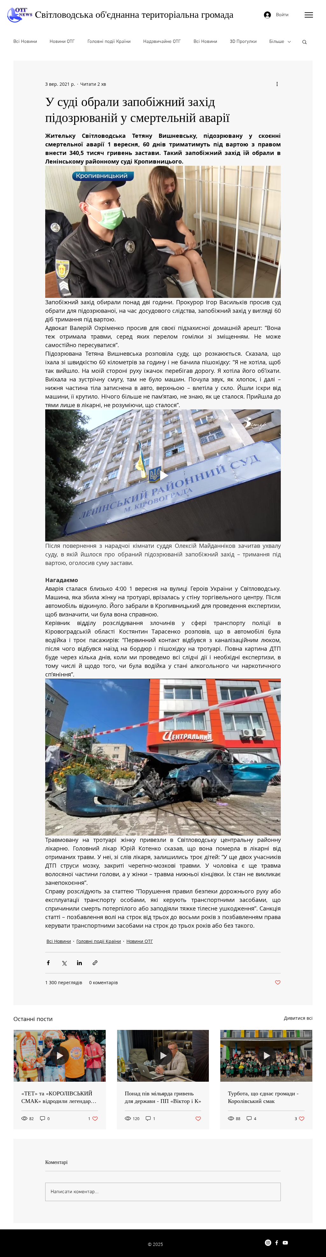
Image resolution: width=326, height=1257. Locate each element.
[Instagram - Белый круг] (268, 1243)
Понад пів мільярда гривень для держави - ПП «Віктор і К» (163, 1097)
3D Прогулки (243, 41)
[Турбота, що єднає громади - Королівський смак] (266, 1055)
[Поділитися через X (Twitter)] (64, 963)
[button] (309, 15)
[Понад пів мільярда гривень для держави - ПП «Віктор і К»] (163, 1055)
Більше (276, 41)
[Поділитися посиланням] (95, 963)
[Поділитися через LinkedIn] (79, 963)
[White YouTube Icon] (285, 1243)
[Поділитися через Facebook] (48, 963)
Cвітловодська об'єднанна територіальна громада (134, 14)
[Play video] (163, 475)
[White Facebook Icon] (276, 1243)
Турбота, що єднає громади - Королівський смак (263, 1097)
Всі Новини (25, 41)
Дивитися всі (298, 1018)
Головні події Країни (109, 41)
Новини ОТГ (62, 41)
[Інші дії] (277, 84)
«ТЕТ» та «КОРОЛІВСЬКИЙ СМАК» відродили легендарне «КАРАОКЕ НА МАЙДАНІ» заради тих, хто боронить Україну (58, 1097)
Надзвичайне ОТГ (162, 41)
